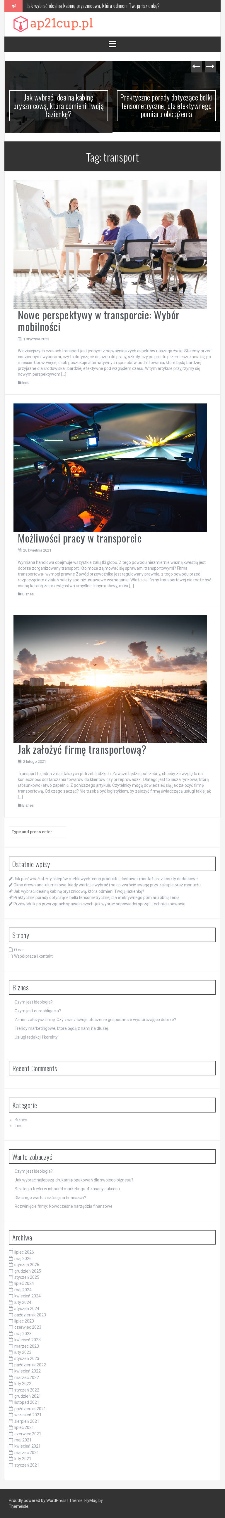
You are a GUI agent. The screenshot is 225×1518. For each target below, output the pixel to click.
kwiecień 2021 (27, 1446)
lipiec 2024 (24, 1283)
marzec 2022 (26, 1377)
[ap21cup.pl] (53, 23)
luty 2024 (22, 1302)
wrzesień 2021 (28, 1415)
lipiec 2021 (24, 1427)
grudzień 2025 (27, 1271)
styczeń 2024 (26, 1308)
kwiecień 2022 (27, 1371)
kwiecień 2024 (27, 1296)
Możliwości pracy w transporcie (80, 537)
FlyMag (91, 1500)
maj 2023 (23, 1333)
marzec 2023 (26, 1346)
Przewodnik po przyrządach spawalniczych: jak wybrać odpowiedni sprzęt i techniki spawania (99, 904)
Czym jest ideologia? (34, 1002)
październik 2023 (30, 1315)
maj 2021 (23, 1440)
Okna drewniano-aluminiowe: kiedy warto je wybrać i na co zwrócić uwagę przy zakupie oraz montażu (107, 885)
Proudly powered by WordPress (38, 1500)
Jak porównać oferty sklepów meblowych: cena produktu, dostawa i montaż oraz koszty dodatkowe (105, 878)
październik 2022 (30, 1365)
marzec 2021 (26, 1452)
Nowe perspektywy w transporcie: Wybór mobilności (99, 320)
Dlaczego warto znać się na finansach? (50, 1197)
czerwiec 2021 (27, 1434)
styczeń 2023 (26, 1358)
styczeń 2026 (26, 1264)
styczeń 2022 (26, 1390)
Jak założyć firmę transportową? (82, 749)
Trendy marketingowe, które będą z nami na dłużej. (62, 1028)
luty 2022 (22, 1383)
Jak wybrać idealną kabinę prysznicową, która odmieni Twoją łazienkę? (58, 105)
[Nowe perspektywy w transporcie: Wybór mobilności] (110, 244)
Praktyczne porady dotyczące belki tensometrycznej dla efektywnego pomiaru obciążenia (111, 5)
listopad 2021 (26, 1402)
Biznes (28, 594)
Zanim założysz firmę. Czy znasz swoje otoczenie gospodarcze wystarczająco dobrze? (95, 1019)
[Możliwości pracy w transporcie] (110, 467)
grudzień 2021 (27, 1396)
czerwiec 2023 (27, 1327)
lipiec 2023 (24, 1321)
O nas (19, 949)
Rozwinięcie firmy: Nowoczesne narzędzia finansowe (63, 1206)
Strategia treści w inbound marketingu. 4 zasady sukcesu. (68, 1188)
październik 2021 (30, 1408)
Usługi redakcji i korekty (36, 1037)
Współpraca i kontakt (33, 956)
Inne (25, 382)
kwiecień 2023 (27, 1339)
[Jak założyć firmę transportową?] (110, 678)
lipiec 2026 (24, 1252)
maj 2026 (23, 1258)
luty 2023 (22, 1352)
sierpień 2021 (26, 1421)
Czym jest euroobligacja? (38, 1010)
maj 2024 (23, 1289)
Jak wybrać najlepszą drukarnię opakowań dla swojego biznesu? (74, 1180)
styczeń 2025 (26, 1277)
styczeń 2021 (26, 1465)
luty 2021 (22, 1458)
